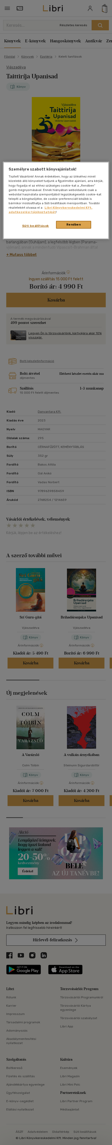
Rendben (73, 224)
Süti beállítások (35, 226)
